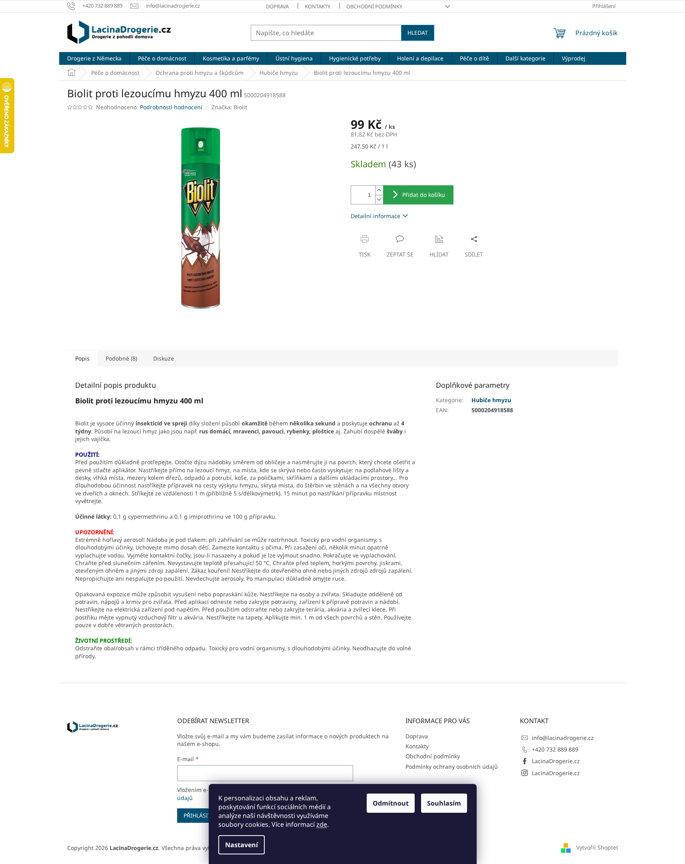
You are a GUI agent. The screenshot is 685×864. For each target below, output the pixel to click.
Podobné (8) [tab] (121, 358)
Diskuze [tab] (163, 358)
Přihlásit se (201, 815)
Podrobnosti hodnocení (171, 107)
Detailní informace (375, 216)
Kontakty (317, 6)
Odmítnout (391, 803)
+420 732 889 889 (555, 749)
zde (321, 824)
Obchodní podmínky (374, 6)
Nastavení (241, 844)
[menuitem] (94, 58)
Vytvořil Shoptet (597, 847)
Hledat (417, 32)
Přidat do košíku (423, 194)
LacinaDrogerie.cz (556, 761)
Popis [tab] (82, 358)
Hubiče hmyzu (491, 400)
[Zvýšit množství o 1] (379, 190)
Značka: (229, 107)
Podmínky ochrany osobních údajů (451, 766)
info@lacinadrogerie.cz (563, 738)
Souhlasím (444, 803)
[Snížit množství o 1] (379, 199)
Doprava (277, 6)
